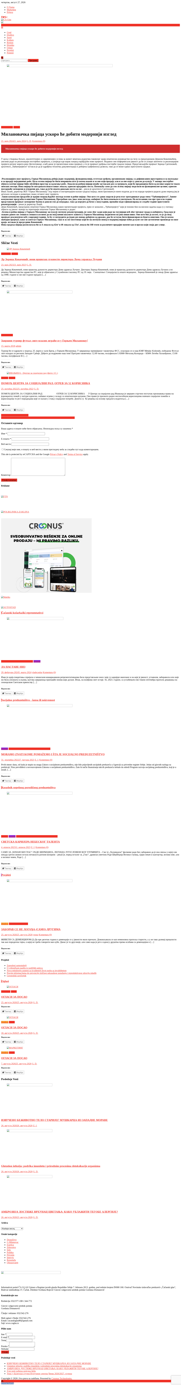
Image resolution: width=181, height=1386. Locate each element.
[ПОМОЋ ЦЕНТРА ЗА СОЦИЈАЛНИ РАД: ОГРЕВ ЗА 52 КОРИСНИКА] (90, 373)
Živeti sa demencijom (18, 924)
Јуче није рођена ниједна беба (21, 1371)
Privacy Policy (56, 454)
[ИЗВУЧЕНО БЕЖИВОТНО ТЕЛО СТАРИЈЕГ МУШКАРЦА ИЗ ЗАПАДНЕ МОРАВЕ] (90, 1099)
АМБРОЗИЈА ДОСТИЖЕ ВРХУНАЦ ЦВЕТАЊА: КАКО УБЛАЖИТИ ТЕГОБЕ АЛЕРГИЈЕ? (59, 1211)
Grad (9, 32)
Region (10, 42)
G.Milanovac (7, 127)
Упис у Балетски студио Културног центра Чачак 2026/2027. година (39, 1373)
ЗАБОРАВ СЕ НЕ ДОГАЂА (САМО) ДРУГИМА (31, 929)
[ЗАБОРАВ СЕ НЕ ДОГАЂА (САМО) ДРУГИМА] (90, 899)
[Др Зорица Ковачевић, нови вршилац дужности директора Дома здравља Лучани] (90, 249)
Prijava (10, 12)
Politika (10, 1252)
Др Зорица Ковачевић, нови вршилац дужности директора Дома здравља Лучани (51, 259)
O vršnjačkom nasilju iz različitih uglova (25, 968)
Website (4, 1349)
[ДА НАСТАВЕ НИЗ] (90, 637)
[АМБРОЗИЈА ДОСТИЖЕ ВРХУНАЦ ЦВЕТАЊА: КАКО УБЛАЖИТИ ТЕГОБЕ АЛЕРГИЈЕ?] (90, 1191)
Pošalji (5, 1352)
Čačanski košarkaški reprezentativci (22, 612)
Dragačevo (6, 254)
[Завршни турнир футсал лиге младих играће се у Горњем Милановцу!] (90, 311)
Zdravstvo (11, 1247)
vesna (35, 934)
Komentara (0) (38, 141)
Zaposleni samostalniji (17, 965)
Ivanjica (4, 378)
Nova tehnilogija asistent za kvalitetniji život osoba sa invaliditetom (36, 970)
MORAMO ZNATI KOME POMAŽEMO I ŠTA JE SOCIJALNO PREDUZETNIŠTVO (53, 754)
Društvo (10, 35)
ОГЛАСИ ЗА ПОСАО (14, 996)
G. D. (29, 141)
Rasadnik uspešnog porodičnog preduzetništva (28, 787)
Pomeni (10, 53)
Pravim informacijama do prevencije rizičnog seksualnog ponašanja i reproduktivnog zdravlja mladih (51, 973)
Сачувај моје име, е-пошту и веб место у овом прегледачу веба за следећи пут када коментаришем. (51, 449)
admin (18, 346)
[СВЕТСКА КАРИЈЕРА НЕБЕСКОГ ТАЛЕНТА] (90, 812)
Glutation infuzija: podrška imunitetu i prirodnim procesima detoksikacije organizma (50, 1165)
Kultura (10, 40)
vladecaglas (37, 672)
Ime (3, 1334)
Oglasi (10, 47)
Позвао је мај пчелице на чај (14, 415)
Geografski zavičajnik (16, 975)
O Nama (10, 7)
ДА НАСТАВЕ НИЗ (13, 666)
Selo (9, 1250)
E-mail (5, 1337)
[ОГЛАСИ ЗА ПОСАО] (90, 987)
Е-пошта (6, 439)
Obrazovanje (12, 1262)
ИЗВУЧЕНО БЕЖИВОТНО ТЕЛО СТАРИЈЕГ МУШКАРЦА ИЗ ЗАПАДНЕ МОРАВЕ (54, 1120)
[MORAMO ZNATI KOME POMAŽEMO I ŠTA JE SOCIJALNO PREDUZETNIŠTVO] (90, 724)
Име (4, 433)
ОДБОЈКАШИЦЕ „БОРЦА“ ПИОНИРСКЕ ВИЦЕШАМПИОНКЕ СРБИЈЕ (38, 418)
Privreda (10, 1255)
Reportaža (11, 1260)
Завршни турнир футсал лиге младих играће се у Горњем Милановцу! (44, 340)
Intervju (4, 836)
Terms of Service (75, 454)
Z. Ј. (37, 760)
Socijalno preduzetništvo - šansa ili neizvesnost (28, 700)
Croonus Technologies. (61, 1378)
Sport (9, 37)
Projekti (10, 50)
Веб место (6, 444)
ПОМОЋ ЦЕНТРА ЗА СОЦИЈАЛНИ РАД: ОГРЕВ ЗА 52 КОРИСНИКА (45, 383)
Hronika (10, 45)
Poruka (5, 1346)
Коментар (5, 475)
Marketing (11, 10)
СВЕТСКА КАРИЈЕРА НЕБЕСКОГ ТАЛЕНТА (30, 841)
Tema (3, 1340)
